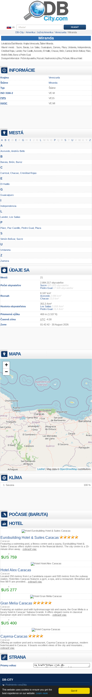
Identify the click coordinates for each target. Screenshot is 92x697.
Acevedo (38, 51)
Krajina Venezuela (31, 43)
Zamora (4, 261)
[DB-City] (46, 21)
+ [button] (6, 365)
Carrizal (4, 173)
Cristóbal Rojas (8, 51)
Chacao (54, 51)
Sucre (19, 47)
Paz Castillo (28, 51)
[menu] (10, 27)
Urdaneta (5, 250)
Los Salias (35, 47)
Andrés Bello (6, 54)
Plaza (38, 228)
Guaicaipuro (46, 47)
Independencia (8, 206)
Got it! (74, 690)
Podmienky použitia (16, 684)
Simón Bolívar (7, 239)
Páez (3, 228)
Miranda (46, 38)
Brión (12, 162)
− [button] (6, 371)
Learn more (42, 693)
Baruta (26, 47)
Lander (19, 51)
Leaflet (41, 469)
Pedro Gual (25, 54)
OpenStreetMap (68, 469)
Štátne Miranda (46, 43)
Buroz (15, 54)
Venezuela (54, 77)
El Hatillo (46, 51)
